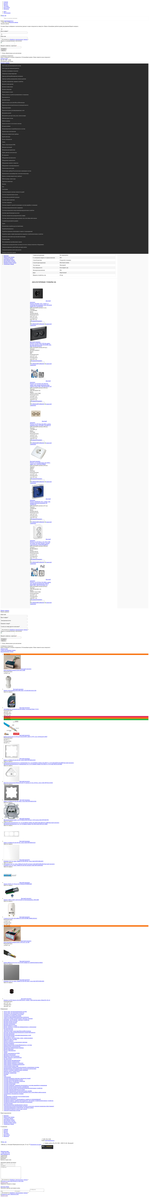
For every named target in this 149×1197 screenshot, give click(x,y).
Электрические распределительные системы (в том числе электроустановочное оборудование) (29, 1106)
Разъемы (6, 1074)
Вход (5, 11)
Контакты (6, 9)
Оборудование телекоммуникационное (14, 1064)
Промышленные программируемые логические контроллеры (20, 1068)
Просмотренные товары (7, 651)
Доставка (6, 6)
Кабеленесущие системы (10, 1039)
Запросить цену (14, 1194)
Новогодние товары (9, 257)
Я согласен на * (15, 1179)
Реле (5, 1075)
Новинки (6, 255)
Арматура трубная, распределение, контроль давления (18, 1018)
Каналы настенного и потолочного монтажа (15, 1042)
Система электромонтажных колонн (13, 1079)
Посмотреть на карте (35, 1144)
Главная (6, 2)
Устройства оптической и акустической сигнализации (18, 1102)
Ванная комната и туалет (10, 1025)
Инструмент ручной (9, 1036)
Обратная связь (5, 1151)
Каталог (6, 3)
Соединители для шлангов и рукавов (13, 1093)
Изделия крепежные (9, 1033)
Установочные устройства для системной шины (16, 1096)
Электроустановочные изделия (12, 1110)
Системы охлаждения (9, 1084)
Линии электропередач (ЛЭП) (12, 1053)
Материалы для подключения (11, 1056)
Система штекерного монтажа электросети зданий (17, 1078)
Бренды (6, 4)
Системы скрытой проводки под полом (14, 1089)
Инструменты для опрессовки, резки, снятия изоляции (18, 1038)
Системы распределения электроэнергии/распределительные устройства (23, 1088)
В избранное (41, 324)
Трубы (5, 1095)
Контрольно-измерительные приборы (14, 1047)
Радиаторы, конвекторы (10, 1072)
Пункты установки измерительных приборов (16, 1070)
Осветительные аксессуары (11, 1066)
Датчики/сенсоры (8, 1029)
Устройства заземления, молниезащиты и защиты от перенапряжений (22, 1099)
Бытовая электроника (9, 1024)
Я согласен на (15, 39)
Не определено (8, 1059)
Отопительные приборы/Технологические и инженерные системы (21, 1067)
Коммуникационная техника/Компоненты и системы (18, 1045)
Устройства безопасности (10, 1098)
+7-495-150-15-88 (5, 1152)
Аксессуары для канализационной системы (15, 1011)
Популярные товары (9, 260)
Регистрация (7, 13)
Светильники (7, 1077)
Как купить (7, 7)
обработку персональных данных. (19, 39)
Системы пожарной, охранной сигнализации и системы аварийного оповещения (25, 1085)
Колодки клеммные (9, 1043)
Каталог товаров (5, 62)
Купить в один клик (17, 1181)
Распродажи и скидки (9, 261)
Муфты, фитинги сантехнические (13, 1057)
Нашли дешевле (5, 610)
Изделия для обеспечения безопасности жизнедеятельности (19, 1032)
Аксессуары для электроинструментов (14, 1013)
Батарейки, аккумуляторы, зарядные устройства (16, 1020)
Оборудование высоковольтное (12, 1060)
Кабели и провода (8, 1040)
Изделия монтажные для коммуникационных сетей (17, 1035)
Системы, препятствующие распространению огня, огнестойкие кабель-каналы (25, 1092)
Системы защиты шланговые (11, 1082)
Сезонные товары (8, 258)
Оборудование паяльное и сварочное (13, 1063)
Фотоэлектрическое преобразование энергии (16, 1104)
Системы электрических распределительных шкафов (18, 1091)
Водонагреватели (8, 1028)
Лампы (5, 1052)
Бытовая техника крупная (10, 1021)
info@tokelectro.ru (8, 21)
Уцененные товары (9, 264)
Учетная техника (8, 1103)
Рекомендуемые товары (10, 262)
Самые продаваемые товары (8, 650)
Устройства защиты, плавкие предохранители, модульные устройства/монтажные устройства (28, 1100)
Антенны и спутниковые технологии (14, 1014)
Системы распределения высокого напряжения (16, 1086)
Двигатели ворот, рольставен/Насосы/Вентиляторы (17, 1031)
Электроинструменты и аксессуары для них (15, 1109)
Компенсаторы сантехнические (12, 1046)
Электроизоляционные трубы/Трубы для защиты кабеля (18, 1107)
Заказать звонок (14, 22)
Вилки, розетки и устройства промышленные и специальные (20, 1027)
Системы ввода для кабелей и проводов (14, 1081)
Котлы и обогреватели (10, 1050)
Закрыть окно (4, 58)
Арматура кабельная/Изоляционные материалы (16, 1017)
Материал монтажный (10, 1054)
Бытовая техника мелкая (10, 1022)
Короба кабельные (8, 1049)
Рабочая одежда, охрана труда (11, 1071)
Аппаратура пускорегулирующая (12, 1015)
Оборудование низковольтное (11, 1061)
